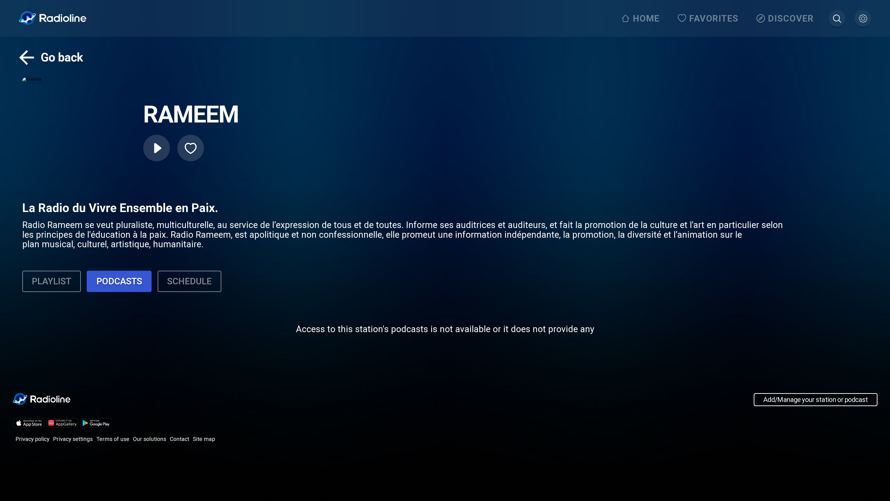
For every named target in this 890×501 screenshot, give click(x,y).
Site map (204, 439)
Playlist (51, 281)
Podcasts (119, 281)
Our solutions (149, 439)
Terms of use (112, 439)
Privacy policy (32, 439)
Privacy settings (73, 439)
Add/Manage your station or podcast (815, 400)
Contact (179, 439)
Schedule (189, 281)
